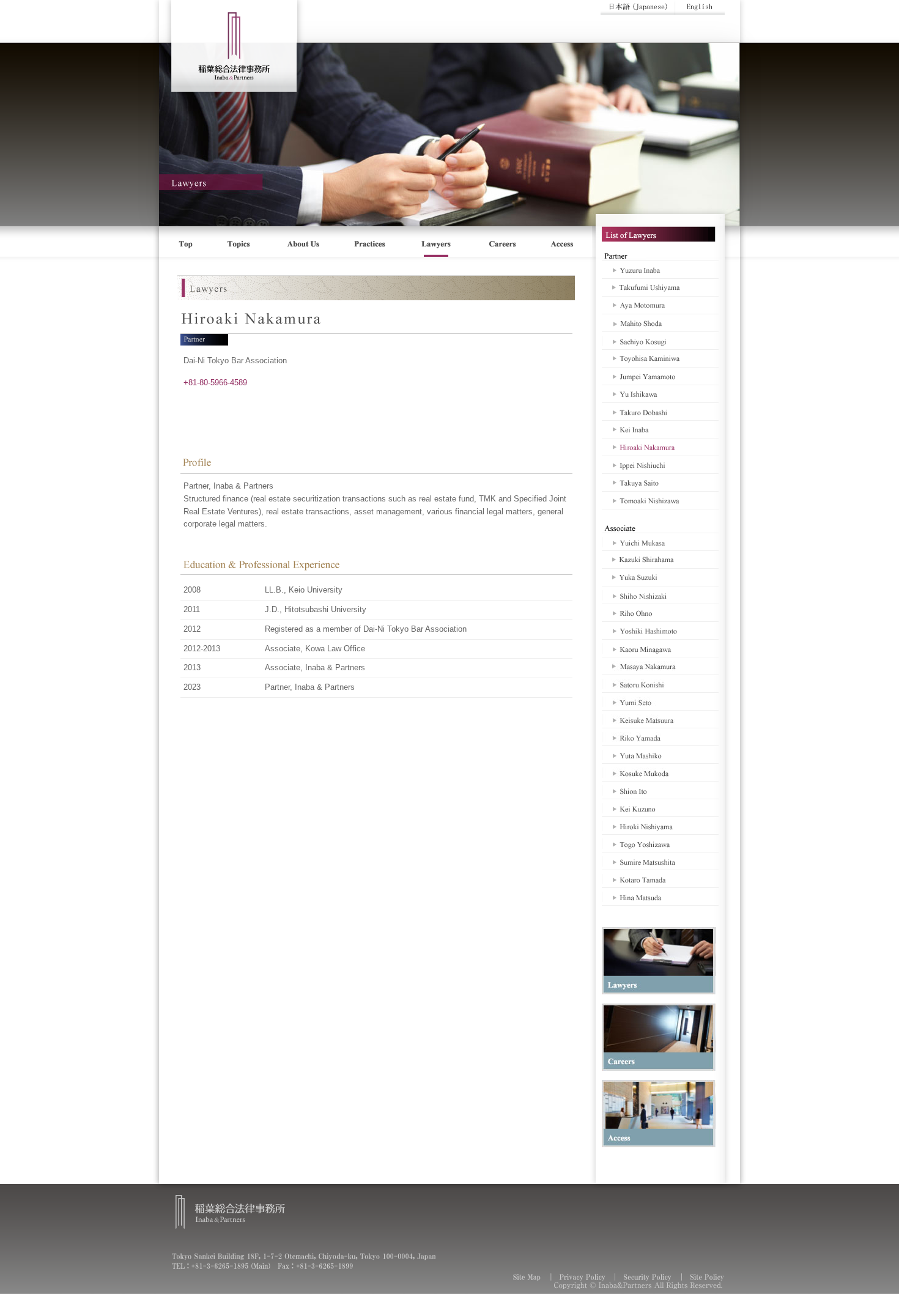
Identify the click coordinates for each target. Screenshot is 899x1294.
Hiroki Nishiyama (660, 825)
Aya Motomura (660, 305)
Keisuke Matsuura (660, 719)
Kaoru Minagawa (660, 648)
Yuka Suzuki (660, 577)
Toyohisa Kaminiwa (660, 358)
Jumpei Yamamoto (660, 376)
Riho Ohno (660, 612)
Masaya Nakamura (660, 666)
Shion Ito (660, 790)
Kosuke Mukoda (660, 772)
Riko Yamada (660, 736)
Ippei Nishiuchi (660, 464)
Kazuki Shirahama (660, 559)
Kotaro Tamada (660, 878)
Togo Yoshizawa (660, 843)
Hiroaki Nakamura (660, 447)
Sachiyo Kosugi (660, 340)
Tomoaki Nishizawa (660, 500)
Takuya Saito (660, 482)
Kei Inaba (660, 429)
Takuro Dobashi (660, 411)
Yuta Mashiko (660, 754)
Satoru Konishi (660, 683)
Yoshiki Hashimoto (660, 630)
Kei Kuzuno (660, 807)
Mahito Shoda (660, 322)
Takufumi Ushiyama (660, 287)
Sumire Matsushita (660, 861)
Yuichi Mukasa (660, 541)
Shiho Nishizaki (660, 595)
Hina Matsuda (660, 896)
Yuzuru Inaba (660, 269)
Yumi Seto (660, 701)
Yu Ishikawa (660, 393)
